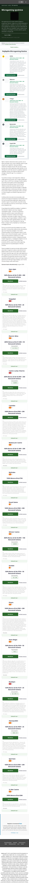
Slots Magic (13, 640)
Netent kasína (4, 5)
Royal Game (13, 502)
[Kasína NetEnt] (7, 2)
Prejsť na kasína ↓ (14, 47)
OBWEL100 (15, 732)
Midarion (12, 79)
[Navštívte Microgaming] (14, 16)
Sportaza (12, 759)
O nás (18, 843)
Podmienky (15, 842)
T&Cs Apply (5, 465)
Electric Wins (13, 336)
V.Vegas (12, 98)
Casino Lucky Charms (17, 371)
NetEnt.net (3, 853)
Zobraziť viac (14, 294)
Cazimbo (12, 406)
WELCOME (15, 577)
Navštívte (10, 281)
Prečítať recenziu (21, 75)
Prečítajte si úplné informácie (10, 44)
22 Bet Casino (14, 789)
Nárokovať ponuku (11, 75)
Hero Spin (12, 269)
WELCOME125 (15, 693)
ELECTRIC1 (15, 348)
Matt (9, 35)
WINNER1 (15, 544)
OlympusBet (13, 721)
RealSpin (12, 682)
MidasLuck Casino (15, 443)
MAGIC (15, 651)
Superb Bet (13, 143)
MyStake (12, 472)
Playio (11, 602)
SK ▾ (22, 2)
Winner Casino (14, 532)
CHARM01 (15, 382)
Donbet (11, 566)
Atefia (11, 56)
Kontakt (22, 843)
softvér (9, 5)
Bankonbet (13, 124)
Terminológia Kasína (7, 842)
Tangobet (12, 299)
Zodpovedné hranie (12, 843)
